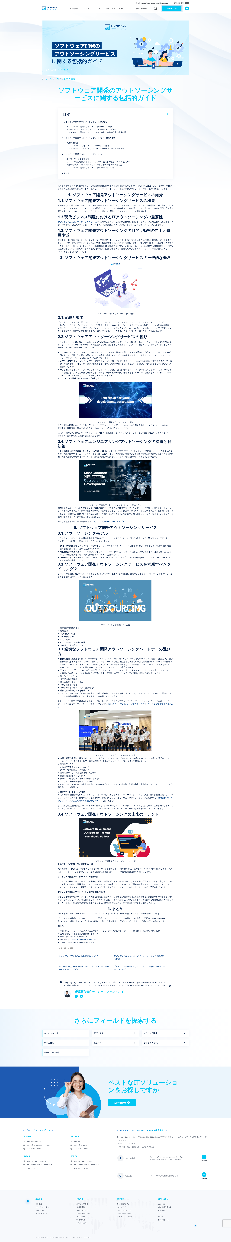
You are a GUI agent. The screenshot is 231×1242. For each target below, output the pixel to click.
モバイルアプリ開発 (124, 1216)
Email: (152, 3)
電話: (181, 3)
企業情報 (74, 8)
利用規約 (161, 1210)
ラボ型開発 (80, 1207)
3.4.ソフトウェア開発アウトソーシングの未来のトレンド (90, 167)
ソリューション (88, 8)
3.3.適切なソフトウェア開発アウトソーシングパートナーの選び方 (93, 164)
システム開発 (68, 79)
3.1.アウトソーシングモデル (77, 159)
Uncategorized (51, 1033)
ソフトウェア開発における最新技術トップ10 (78, 955)
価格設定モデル (164, 1220)
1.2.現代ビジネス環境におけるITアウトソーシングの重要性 (91, 129)
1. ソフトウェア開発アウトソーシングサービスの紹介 (85, 122)
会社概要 (38, 1204)
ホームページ (52, 79)
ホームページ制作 (51, 1052)
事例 (121, 8)
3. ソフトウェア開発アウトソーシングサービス (82, 154)
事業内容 (79, 1199)
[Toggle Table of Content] (166, 114)
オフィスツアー (41, 1213)
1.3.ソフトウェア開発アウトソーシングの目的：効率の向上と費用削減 (95, 132)
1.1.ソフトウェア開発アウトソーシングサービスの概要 (89, 126)
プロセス (161, 1213)
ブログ (129, 8)
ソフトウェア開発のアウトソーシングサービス (78, 221)
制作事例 (120, 1199)
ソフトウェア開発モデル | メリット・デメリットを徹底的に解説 (139, 957)
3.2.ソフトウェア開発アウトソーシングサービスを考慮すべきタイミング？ (97, 161)
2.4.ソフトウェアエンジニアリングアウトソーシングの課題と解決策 (94, 148)
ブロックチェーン (151, 1042)
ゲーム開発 (49, 1042)
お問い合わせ (172, 8)
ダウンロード (142, 8)
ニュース (98, 1042)
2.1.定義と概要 (71, 142)
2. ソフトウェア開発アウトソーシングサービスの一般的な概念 (89, 138)
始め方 (160, 1216)
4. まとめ (65, 173)
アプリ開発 (98, 1033)
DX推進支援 (80, 1220)
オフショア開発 (150, 1033)
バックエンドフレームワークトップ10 (107, 521)
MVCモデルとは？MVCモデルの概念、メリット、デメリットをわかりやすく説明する (85, 968)
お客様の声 (39, 1210)
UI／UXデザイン (123, 1204)
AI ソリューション (107, 8)
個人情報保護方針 (165, 1207)
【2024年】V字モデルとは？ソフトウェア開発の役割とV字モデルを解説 (139, 968)
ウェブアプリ (122, 1207)
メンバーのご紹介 (42, 1207)
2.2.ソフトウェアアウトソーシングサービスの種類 (87, 145)
